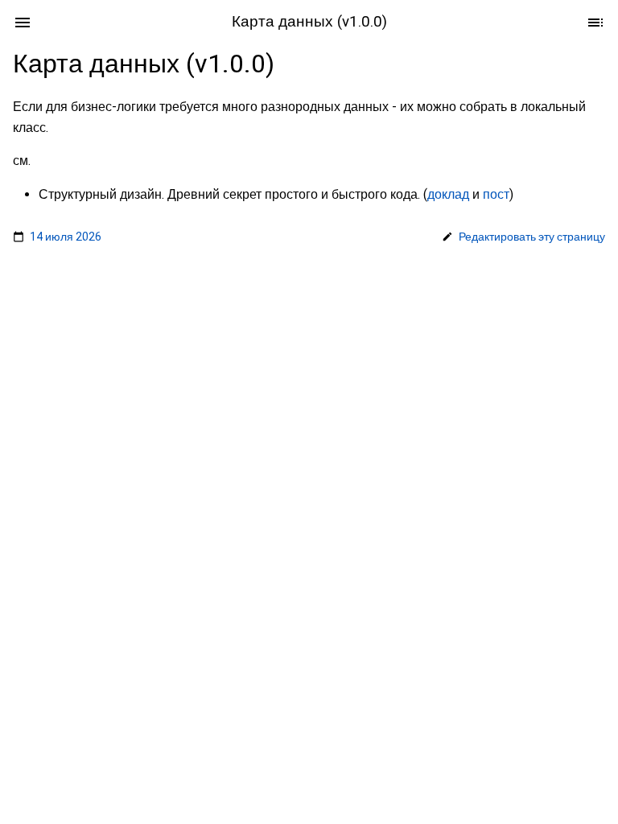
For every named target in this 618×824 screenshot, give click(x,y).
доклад (448, 193)
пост (496, 193)
